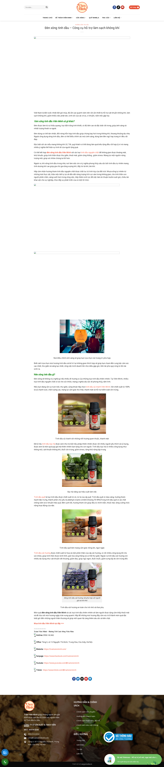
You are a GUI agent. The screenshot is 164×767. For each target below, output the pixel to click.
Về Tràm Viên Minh (63, 18)
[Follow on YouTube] (122, 7)
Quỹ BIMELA (94, 18)
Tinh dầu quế (40, 497)
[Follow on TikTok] (118, 7)
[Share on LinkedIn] (90, 679)
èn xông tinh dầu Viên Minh (49, 121)
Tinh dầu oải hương (42, 553)
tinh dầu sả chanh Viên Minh (98, 387)
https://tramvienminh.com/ (55, 649)
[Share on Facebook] (74, 679)
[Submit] (47, 7)
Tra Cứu (105, 18)
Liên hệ (117, 18)
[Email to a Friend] (82, 679)
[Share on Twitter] (78, 679)
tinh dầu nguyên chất (90, 152)
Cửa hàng (80, 18)
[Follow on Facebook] (114, 7)
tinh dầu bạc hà (48, 444)
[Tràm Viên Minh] (82, 7)
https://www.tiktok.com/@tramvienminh (59, 670)
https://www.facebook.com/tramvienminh (61, 656)
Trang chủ (47, 18)
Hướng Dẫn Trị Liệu (82, 24)
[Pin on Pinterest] (86, 679)
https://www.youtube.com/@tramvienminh (61, 663)
